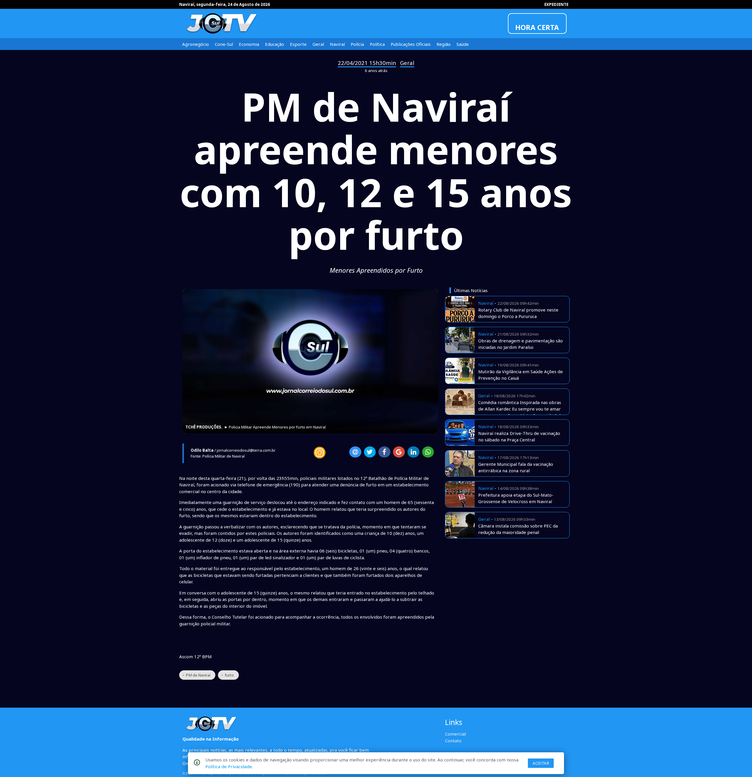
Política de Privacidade (228, 766)
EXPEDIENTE (556, 4)
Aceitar (541, 763)
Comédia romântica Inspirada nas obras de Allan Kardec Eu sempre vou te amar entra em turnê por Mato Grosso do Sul (519, 408)
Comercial (455, 734)
